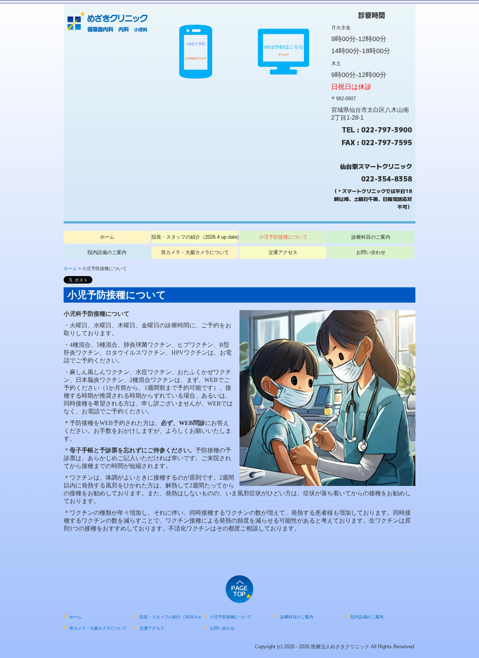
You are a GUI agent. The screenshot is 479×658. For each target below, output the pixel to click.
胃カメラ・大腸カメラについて (195, 252)
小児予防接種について (283, 237)
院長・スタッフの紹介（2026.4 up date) (195, 237)
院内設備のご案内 (107, 252)
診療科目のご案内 (370, 237)
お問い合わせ (370, 252)
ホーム (107, 237)
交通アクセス (283, 252)
